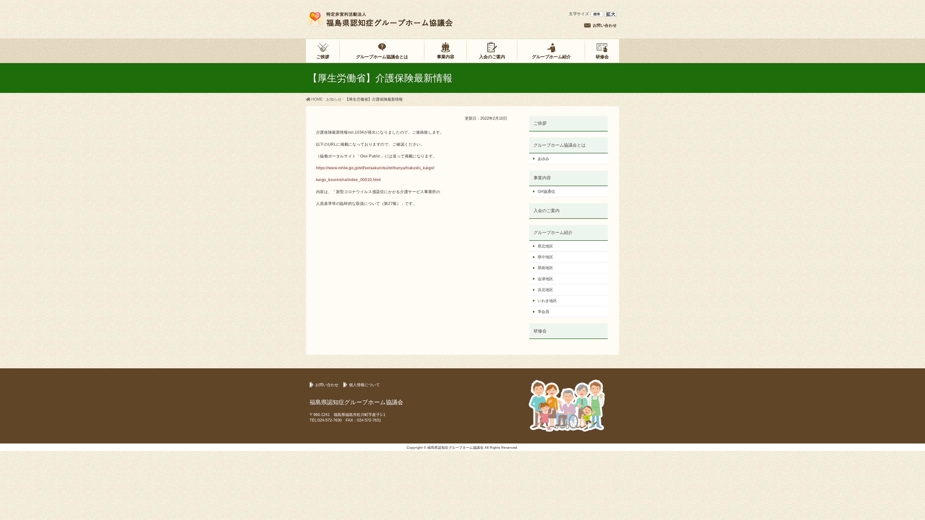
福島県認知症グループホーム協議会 (356, 402)
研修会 (540, 330)
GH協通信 (546, 191)
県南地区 (545, 268)
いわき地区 (547, 301)
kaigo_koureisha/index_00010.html (348, 180)
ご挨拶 (540, 123)
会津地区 (545, 279)
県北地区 (545, 246)
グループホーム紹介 (553, 232)
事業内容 (542, 177)
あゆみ (543, 159)
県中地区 (545, 257)
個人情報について (364, 385)
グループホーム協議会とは (560, 145)
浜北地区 (545, 290)
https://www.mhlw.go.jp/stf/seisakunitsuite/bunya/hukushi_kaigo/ (375, 168)
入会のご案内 (547, 210)
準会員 (543, 312)
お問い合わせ (605, 25)
